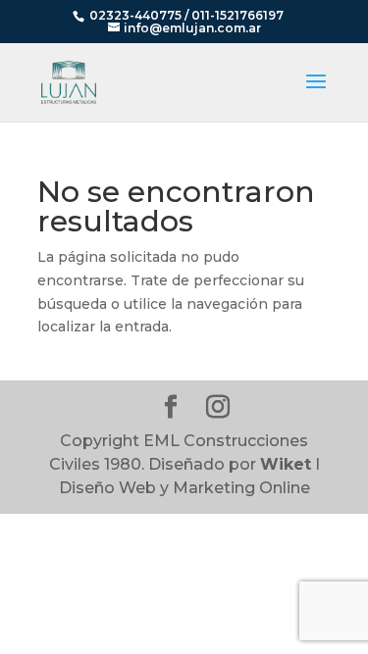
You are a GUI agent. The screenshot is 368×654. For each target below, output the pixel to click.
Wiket (285, 464)
